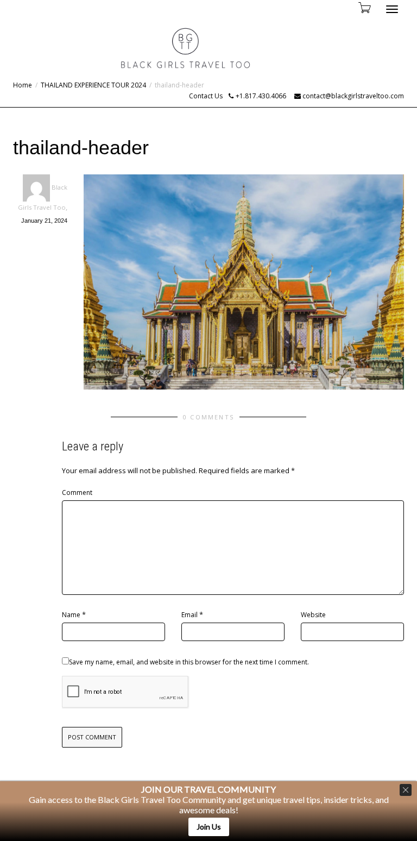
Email (189, 614)
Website (313, 614)
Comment (77, 492)
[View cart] (363, 7)
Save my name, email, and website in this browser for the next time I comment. (189, 662)
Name (71, 614)
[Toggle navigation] (392, 9)
